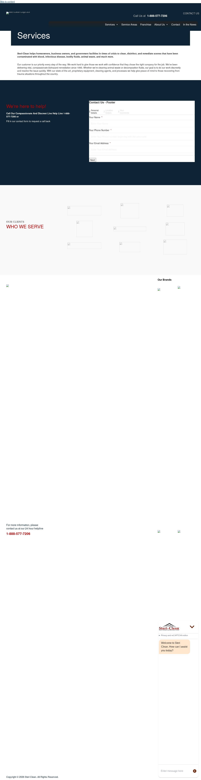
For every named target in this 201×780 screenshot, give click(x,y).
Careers (144, 292)
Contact (175, 24)
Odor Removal (98, 300)
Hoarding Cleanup (100, 287)
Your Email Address (100, 143)
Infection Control (99, 297)
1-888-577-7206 (157, 16)
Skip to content (7, 1)
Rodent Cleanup (99, 303)
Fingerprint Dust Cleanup (70, 316)
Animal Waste (69, 286)
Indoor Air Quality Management (107, 293)
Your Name (95, 117)
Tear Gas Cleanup (100, 310)
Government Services (73, 320)
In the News (189, 24)
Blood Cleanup (69, 295)
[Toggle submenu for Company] (155, 313)
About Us (159, 24)
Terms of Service (148, 304)
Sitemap (144, 308)
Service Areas (129, 24)
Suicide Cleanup (99, 307)
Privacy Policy (147, 301)
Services (110, 24)
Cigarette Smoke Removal (70, 303)
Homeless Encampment (103, 290)
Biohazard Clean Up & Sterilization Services (73, 291)
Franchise (145, 24)
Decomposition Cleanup (69, 309)
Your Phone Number (100, 130)
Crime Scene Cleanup (73, 298)
